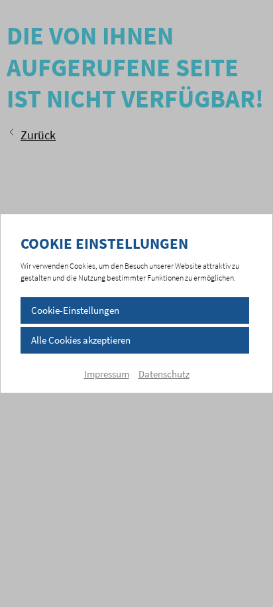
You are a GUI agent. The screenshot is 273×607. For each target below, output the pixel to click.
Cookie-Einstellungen (75, 310)
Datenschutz (164, 374)
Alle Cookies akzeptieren (81, 340)
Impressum (106, 374)
